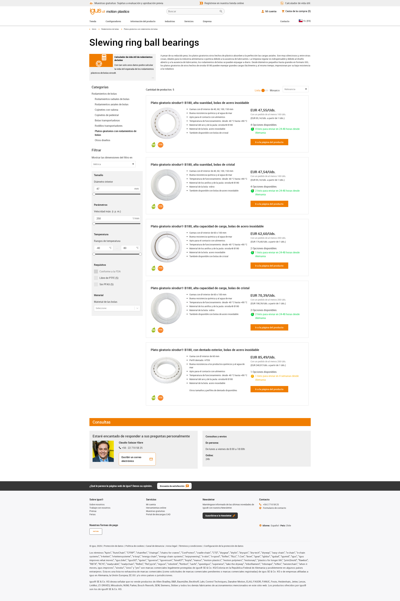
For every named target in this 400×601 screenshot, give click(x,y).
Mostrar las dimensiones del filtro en (112, 157)
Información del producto (142, 21)
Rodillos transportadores (108, 125)
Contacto (284, 21)
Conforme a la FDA (110, 271)
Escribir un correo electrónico (131, 459)
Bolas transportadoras (107, 120)
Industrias (170, 21)
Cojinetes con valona (106, 109)
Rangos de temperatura (107, 241)
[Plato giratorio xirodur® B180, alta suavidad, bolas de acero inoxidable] (167, 123)
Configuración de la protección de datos (223, 545)
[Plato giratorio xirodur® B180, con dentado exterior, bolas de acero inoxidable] (167, 370)
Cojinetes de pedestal (107, 115)
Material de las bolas (105, 301)
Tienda (92, 21)
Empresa (207, 21)
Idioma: (270, 525)
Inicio (94, 29)
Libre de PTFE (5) (108, 278)
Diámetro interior (103, 181)
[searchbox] (193, 11)
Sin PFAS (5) (106, 284)
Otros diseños (102, 140)
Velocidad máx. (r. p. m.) (107, 211)
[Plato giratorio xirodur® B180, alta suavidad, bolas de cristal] (167, 185)
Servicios (188, 21)
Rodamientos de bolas (110, 29)
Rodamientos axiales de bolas (111, 104)
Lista (257, 90)
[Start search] (221, 11)
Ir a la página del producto (269, 142)
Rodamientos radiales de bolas (112, 99)
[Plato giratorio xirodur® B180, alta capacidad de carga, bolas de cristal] (167, 308)
